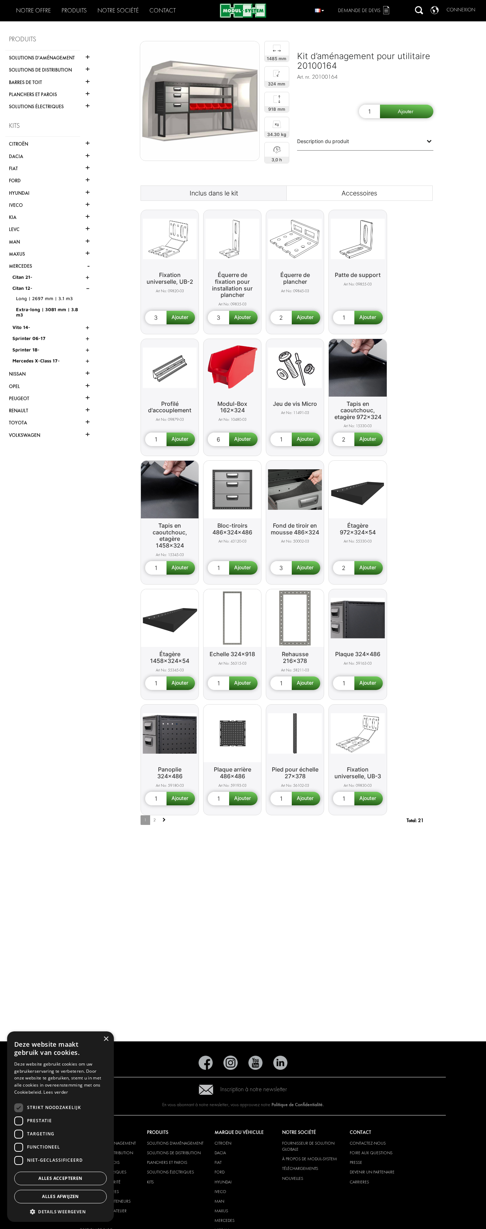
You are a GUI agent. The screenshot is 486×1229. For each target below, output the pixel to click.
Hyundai (223, 1182)
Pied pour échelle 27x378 (295, 773)
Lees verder (55, 1092)
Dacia (220, 1152)
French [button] (319, 9)
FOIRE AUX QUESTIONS (371, 1152)
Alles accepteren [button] (60, 1178)
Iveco (220, 1191)
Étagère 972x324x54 (358, 529)
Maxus (221, 1210)
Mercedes (224, 1220)
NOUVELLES (292, 1178)
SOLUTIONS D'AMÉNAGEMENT (175, 1143)
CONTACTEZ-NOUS (368, 1143)
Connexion (461, 10)
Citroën (223, 1143)
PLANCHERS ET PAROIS (167, 1162)
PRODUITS (74, 10)
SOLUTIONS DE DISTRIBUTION (174, 1152)
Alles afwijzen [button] (60, 1196)
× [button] (106, 1039)
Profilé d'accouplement (169, 407)
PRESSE (356, 1162)
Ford (219, 1172)
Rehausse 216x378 (295, 657)
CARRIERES (359, 1182)
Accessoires (359, 193)
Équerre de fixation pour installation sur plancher (232, 284)
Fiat (218, 1162)
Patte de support (358, 274)
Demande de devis (359, 10)
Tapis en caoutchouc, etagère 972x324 (357, 410)
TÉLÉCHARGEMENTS (300, 1168)
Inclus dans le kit (214, 193)
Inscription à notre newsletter (253, 1089)
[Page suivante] (164, 820)
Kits (150, 1182)
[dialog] (60, 1126)
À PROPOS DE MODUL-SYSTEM (309, 1158)
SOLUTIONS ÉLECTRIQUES (170, 1172)
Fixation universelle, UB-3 (357, 773)
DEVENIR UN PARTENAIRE (372, 1172)
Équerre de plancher (295, 278)
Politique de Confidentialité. (297, 1105)
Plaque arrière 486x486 (232, 773)
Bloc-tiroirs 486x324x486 (232, 529)
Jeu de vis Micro (295, 403)
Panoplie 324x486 (170, 773)
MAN (219, 1201)
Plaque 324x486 (357, 654)
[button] (60, 1211)
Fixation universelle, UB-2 (170, 278)
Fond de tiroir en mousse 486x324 (295, 529)
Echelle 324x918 (232, 654)
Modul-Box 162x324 (232, 407)
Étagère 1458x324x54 (169, 657)
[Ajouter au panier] (406, 111)
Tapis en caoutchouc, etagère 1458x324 (170, 535)
